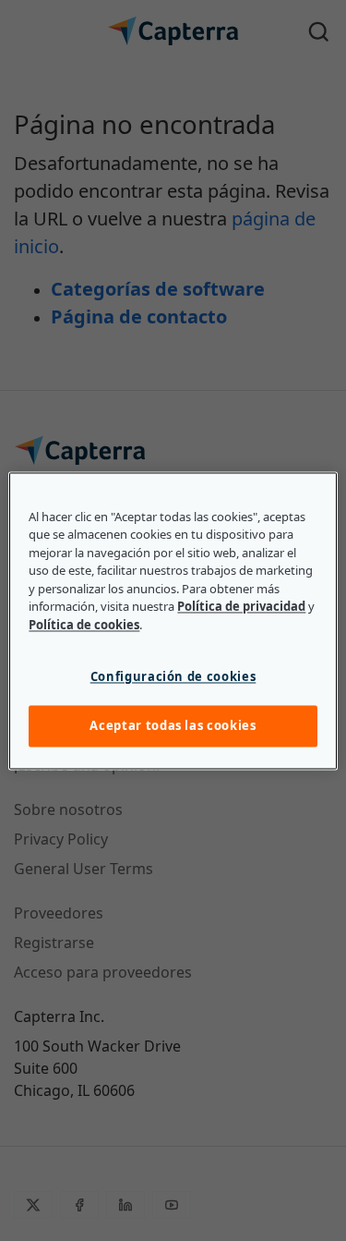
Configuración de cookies (173, 677)
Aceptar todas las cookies (172, 726)
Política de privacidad (241, 607)
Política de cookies (84, 624)
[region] (172, 620)
